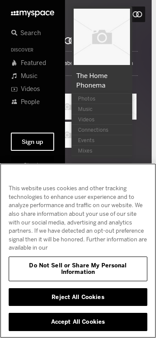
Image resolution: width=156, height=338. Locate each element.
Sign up (32, 142)
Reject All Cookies (78, 297)
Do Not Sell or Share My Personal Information (78, 268)
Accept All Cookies (78, 321)
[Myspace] (32, 11)
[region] (78, 250)
